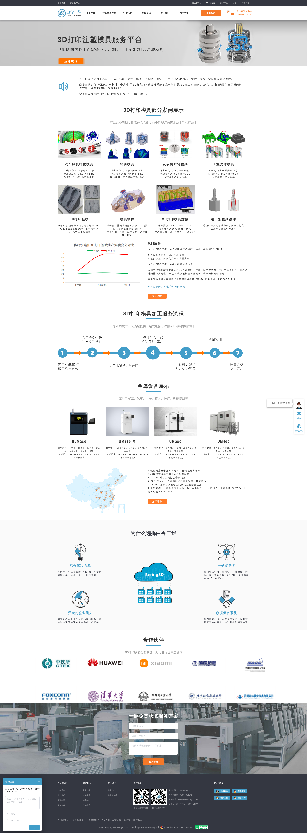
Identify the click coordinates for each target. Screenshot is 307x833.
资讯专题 (61, 3)
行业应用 (127, 13)
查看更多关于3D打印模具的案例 (166, 286)
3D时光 (127, 819)
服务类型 (90, 13)
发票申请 (61, 800)
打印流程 (61, 790)
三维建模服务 (93, 819)
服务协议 (86, 795)
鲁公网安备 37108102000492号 (178, 827)
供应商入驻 (112, 795)
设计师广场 (75, 3)
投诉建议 (86, 805)
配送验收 (61, 805)
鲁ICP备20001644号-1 (147, 827)
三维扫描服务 (77, 819)
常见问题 (86, 790)
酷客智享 (137, 819)
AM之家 (106, 819)
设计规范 (61, 795)
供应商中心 (196, 3)
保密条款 (86, 800)
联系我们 (111, 790)
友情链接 (116, 819)
